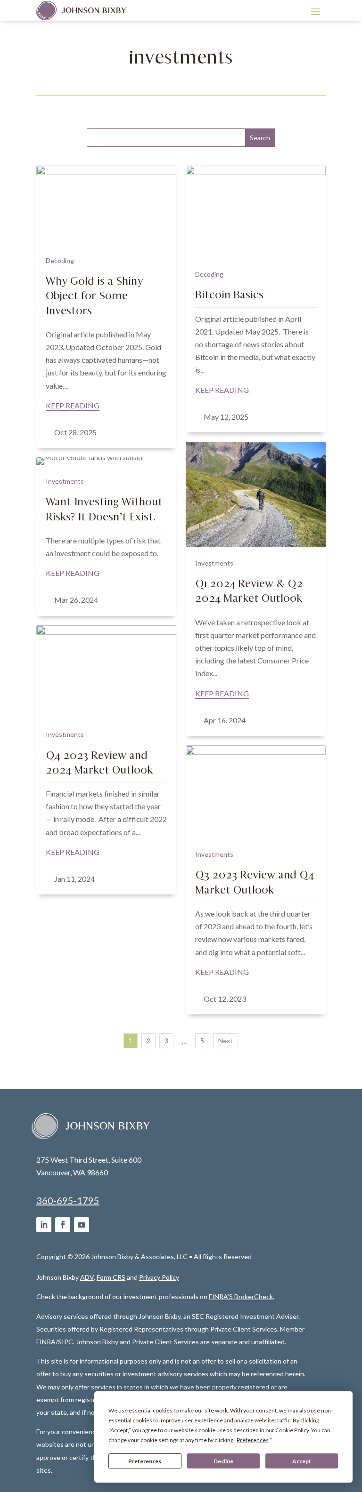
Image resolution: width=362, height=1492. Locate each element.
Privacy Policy (159, 1277)
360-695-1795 (67, 1200)
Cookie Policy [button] (292, 1430)
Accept (301, 1461)
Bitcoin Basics (229, 294)
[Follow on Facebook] (62, 1224)
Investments (214, 563)
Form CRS (111, 1277)
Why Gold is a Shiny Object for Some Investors (94, 295)
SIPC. (66, 1342)
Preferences (144, 1461)
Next (225, 1041)
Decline (223, 1461)
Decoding (60, 260)
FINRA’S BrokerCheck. (241, 1297)
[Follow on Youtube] (81, 1224)
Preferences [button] (253, 1440)
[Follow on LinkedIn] (43, 1224)
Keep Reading (72, 405)
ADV (87, 1277)
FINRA (46, 1342)
